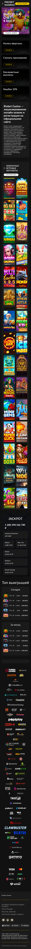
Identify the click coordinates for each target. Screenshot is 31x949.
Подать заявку (11, 33)
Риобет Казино (10, 3)
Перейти (8, 50)
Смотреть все (11, 174)
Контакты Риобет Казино (12, 914)
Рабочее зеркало (9, 912)
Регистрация (22, 3)
